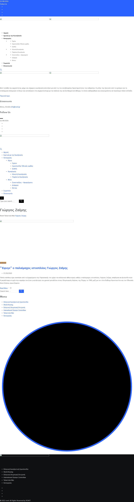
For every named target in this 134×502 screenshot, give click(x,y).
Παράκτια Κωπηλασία (18, 52)
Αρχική (6, 33)
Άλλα (9, 180)
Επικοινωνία (8, 66)
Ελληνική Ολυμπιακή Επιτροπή (14, 307)
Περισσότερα (5, 96)
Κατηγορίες (7, 38)
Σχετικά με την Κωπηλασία (12, 36)
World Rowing (8, 305)
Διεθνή (14, 46)
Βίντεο (14, 60)
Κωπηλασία (12, 171)
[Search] (1, 70)
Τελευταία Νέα (9, 313)
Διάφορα (14, 57)
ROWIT (28, 501)
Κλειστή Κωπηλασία (18, 49)
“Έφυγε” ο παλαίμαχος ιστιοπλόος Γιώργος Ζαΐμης (34, 268)
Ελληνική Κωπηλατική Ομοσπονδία (16, 302)
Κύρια (10, 160)
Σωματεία (7, 63)
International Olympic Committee (15, 310)
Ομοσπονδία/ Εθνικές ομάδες (20, 44)
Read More (4, 288)
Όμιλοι (14, 41)
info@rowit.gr (15, 107)
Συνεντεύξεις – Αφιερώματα (20, 55)
